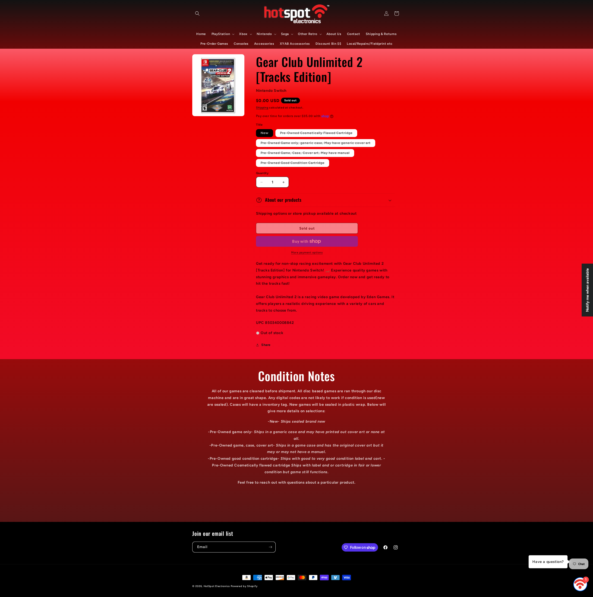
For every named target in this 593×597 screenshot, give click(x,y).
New (267, 134)
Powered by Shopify (244, 586)
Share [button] (266, 345)
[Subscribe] (270, 547)
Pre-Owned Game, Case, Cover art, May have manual (307, 154)
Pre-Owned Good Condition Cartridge (295, 164)
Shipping (262, 107)
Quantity (262, 173)
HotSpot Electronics (217, 586)
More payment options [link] (307, 252)
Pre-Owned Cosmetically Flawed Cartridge (318, 134)
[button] (197, 13)
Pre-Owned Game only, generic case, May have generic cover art (318, 144)
